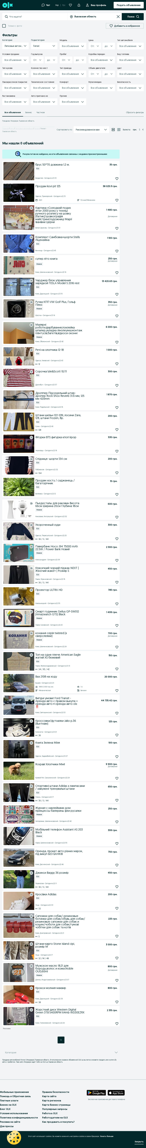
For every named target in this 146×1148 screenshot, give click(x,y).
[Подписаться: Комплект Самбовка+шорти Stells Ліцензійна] (116, 251)
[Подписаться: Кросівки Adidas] (116, 908)
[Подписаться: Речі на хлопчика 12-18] (116, 363)
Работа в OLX (49, 1113)
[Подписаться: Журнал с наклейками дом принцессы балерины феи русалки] (116, 822)
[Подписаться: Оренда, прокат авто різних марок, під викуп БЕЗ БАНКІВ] (116, 865)
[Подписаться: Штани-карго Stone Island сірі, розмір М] (116, 958)
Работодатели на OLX (55, 1117)
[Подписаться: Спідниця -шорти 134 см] (116, 472)
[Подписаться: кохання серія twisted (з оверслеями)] (116, 647)
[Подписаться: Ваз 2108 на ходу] (116, 690)
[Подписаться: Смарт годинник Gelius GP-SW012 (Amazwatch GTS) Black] (116, 625)
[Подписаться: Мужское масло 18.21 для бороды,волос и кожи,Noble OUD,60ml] (116, 980)
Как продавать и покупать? (58, 1121)
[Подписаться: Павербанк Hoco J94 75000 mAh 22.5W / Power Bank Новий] (116, 560)
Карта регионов (51, 1100)
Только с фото (15, 26)
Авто (12, 128)
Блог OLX (5, 1109)
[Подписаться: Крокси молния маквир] (116, 1002)
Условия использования (14, 1113)
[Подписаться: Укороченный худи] (116, 538)
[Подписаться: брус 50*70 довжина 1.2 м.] (116, 178)
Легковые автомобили (24, 128)
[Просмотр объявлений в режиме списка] (113, 129)
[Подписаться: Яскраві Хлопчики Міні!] (116, 778)
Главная (5, 128)
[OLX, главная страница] (7, 5)
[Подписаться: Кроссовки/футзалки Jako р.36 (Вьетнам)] (116, 735)
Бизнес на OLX (8, 1104)
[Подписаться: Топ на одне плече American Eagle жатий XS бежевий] (116, 669)
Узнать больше (106, 1136)
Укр (57, 5)
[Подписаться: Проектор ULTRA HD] (116, 603)
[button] (15, 45)
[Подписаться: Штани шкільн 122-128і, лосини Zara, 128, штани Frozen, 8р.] (116, 429)
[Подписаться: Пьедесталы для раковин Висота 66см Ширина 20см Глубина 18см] (116, 517)
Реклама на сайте (10, 1121)
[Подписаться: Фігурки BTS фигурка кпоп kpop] (116, 451)
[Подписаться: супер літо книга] (116, 272)
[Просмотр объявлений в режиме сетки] (119, 129)
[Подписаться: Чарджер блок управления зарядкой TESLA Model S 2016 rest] (116, 294)
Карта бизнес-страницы (56, 1104)
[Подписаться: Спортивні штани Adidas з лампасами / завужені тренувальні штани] (116, 800)
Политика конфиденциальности (19, 1117)
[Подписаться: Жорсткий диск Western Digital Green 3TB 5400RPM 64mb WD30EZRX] (116, 1023)
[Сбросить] (118, 16)
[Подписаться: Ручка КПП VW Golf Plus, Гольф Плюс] (116, 316)
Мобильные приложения (14, 1092)
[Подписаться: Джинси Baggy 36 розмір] (116, 886)
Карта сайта (49, 1096)
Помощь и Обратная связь (15, 1096)
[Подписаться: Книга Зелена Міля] (116, 756)
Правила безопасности (55, 1092)
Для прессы (7, 1126)
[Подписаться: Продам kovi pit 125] (116, 200)
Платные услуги (9, 1100)
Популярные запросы (54, 1109)
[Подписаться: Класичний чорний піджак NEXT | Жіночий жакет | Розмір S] (116, 582)
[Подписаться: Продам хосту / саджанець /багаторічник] (116, 494)
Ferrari (36, 128)
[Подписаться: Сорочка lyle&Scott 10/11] (116, 385)
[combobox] (38, 16)
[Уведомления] (79, 5)
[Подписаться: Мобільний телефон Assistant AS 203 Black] (116, 843)
